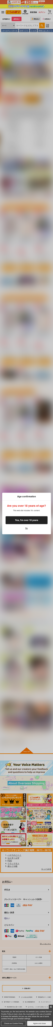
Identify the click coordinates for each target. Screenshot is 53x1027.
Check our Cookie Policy (13, 1023)
